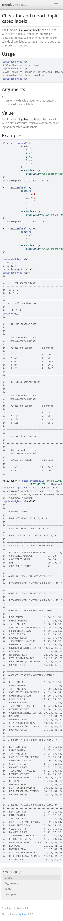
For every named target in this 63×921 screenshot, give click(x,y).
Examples (10, 894)
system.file (37, 481)
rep (23, 143)
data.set (15, 269)
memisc (8, 4)
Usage (8, 877)
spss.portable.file (28, 487)
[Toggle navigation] (56, 5)
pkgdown (22, 914)
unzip (25, 481)
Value (8, 888)
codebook (8, 313)
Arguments (11, 883)
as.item (15, 143)
